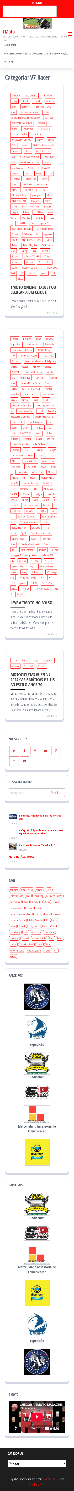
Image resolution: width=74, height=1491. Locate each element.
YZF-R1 (34, 583)
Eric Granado (17, 422)
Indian (12, 926)
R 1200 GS (38, 212)
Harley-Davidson (44, 167)
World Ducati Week (28, 577)
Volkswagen (36, 572)
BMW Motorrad (33, 344)
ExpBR (38, 908)
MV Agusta (35, 201)
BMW (14, 106)
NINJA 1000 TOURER (30, 206)
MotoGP (15, 190)
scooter (13, 944)
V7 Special (16, 262)
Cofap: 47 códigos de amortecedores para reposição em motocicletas (41, 832)
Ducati (28, 151)
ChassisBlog (38, 896)
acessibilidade (31, 95)
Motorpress (36, 195)
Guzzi (30, 167)
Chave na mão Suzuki (33, 372)
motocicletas (42, 184)
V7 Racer (47, 256)
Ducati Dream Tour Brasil (22, 405)
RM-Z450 (39, 217)
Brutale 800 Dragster (29, 355)
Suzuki (49, 239)
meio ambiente (30, 461)
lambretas (16, 178)
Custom (51, 140)
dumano (56, 902)
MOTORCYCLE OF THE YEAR (35, 190)
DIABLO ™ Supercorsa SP (43, 145)
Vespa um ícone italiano (32, 267)
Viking (24, 572)
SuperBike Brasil (26, 944)
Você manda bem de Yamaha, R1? (37, 845)
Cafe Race (49, 117)
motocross (14, 938)
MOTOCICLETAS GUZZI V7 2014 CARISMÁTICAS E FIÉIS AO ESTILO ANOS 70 (32, 679)
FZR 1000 (39, 427)
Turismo (15, 256)
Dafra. (26, 902)
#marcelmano (27, 889)
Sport (14, 239)
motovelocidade (39, 938)
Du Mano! (16, 151)
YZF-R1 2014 (47, 583)
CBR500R (41, 123)
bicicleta (37, 101)
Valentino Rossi (45, 262)
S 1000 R (42, 511)
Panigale (47, 206)
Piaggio (15, 212)
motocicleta (27, 184)
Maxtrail (15, 461)
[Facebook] (24, 750)
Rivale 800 (26, 217)
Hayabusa (15, 173)
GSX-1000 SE (17, 167)
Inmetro (50, 438)
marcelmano (15, 932)
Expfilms (56, 914)
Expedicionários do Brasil (20, 914)
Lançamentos (30, 178)
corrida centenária (19, 134)
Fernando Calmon (17, 920)
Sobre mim (9, 44)
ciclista (14, 128)
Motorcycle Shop (19, 195)
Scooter (15, 234)
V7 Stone (29, 262)
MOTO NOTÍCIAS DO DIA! (21, 856)
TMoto (9, 31)
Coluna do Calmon (54, 896)
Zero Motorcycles (42, 588)
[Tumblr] (14, 761)
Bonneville (26, 106)
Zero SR (20, 594)
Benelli (25, 101)
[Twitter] (14, 750)
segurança (48, 234)
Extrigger (26, 427)
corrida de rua (38, 134)
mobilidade (31, 466)
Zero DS (26, 588)
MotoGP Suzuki (18, 477)
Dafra (14, 145)
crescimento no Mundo (21, 140)
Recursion (47, 505)
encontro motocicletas (29, 162)
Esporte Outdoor (35, 422)
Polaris (26, 212)
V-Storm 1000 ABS (31, 256)
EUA (49, 422)
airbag (14, 101)
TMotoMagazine (34, 950)
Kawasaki (39, 173)
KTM (50, 173)
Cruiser (40, 140)
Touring (24, 251)
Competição (28, 128)
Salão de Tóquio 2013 (40, 223)
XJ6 (22, 273)
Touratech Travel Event (30, 544)
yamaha (44, 273)
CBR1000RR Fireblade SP (22, 123)
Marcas (44, 178)
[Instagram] (35, 750)
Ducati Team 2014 (25, 411)
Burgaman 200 (48, 355)
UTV (55, 950)
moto (14, 184)
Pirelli (51, 938)
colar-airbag (25, 377)
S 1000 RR (21, 223)
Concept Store (44, 128)
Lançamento (34, 926)
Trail (34, 251)
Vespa (14, 267)
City (13, 377)
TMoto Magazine (30, 245)
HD (47, 920)
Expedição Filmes (42, 914)
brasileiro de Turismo (29, 112)
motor (32, 477)
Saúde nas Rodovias (44, 228)
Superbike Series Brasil (31, 239)
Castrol (25, 366)
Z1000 (20, 278)
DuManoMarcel (16, 908)
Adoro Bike (47, 95)
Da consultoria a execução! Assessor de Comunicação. (36, 53)
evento (47, 162)
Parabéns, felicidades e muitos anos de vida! (40, 817)
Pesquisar (37, 2)
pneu (36, 500)
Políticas (8, 62)
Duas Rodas (36, 902)
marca (30, 455)
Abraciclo (16, 95)
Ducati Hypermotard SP (29, 156)
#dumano (14, 889)
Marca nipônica (48, 926)
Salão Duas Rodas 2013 (21, 228)
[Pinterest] (56, 750)
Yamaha (13, 956)
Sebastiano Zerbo (31, 234)
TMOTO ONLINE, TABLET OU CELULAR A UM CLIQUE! (33, 289)
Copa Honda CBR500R (31, 388)
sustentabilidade (18, 538)
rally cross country (30, 505)
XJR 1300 (32, 273)
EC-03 (40, 411)
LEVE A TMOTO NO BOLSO (31, 603)
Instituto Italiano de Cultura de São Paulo (28, 444)
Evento (30, 908)
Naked (47, 201)
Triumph (44, 251)
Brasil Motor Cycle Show (22, 350)
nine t (14, 206)
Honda (27, 173)
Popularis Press (37, 1484)
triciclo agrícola (27, 549)
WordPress (49, 1479)
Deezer (25, 145)
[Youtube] (24, 761)
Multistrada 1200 (19, 201)
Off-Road (26, 494)
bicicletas (50, 101)
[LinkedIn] (45, 750)
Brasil (28, 896)
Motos (49, 195)
